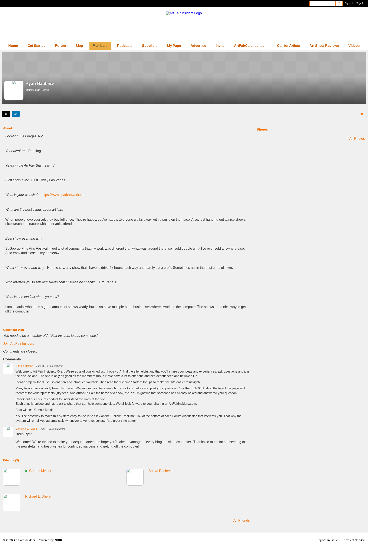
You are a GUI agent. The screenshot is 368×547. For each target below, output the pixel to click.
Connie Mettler (24, 365)
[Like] (362, 114)
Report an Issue (327, 540)
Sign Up (349, 3)
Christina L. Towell (26, 428)
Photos (262, 129)
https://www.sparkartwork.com (64, 195)
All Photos (357, 138)
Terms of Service (353, 540)
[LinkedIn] (16, 114)
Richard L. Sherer (38, 496)
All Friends (241, 520)
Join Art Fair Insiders (18, 343)
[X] (6, 114)
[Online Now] (11, 477)
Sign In (360, 3)
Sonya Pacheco (160, 471)
